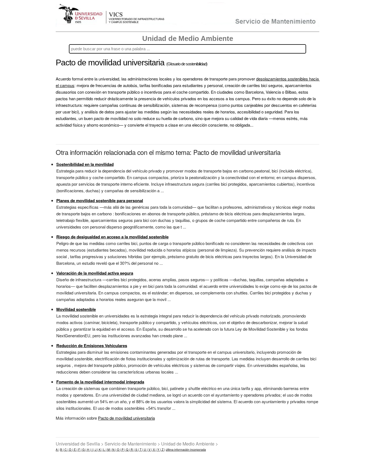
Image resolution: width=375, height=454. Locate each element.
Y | (158, 449)
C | (66, 449)
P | (123, 449)
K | (100, 449)
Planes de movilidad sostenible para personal (99, 200)
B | (62, 449)
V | (150, 449)
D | (70, 449)
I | (92, 449)
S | (137, 449)
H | (88, 449)
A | (57, 449)
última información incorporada (186, 449)
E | (75, 449)
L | (104, 449)
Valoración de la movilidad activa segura (94, 273)
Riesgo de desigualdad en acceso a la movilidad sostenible (112, 237)
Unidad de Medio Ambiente (187, 38)
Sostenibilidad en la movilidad (85, 164)
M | (109, 449)
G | (84, 449)
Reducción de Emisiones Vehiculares (91, 345)
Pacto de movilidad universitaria (126, 418)
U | (145, 449)
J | (96, 449)
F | (79, 449)
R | (132, 449)
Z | (163, 449)
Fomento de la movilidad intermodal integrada (100, 382)
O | (118, 449)
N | (113, 449)
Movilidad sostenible (76, 309)
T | (141, 449)
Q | (127, 449)
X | (154, 449)
